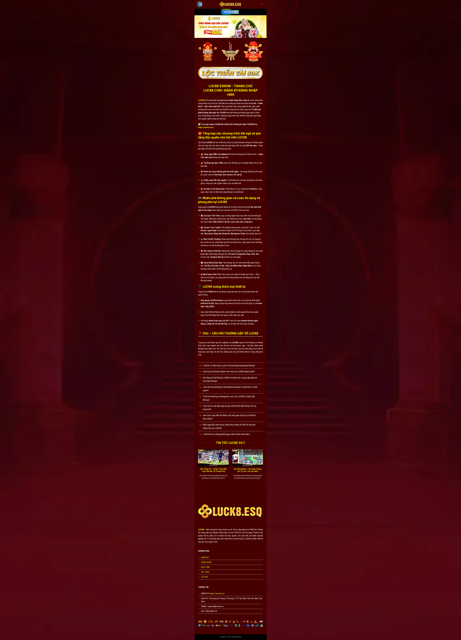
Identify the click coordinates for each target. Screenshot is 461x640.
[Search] (262, 4)
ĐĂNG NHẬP (206, 562)
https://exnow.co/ (206, 127)
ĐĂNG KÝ (205, 557)
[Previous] (197, 468)
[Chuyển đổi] (200, 365)
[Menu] (200, 4)
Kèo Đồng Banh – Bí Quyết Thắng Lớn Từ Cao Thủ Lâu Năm (247, 470)
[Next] (263, 468)
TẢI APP (204, 577)
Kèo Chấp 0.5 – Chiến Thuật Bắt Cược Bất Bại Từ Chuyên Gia (213, 470)
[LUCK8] (230, 4)
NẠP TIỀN (205, 567)
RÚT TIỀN (205, 572)
